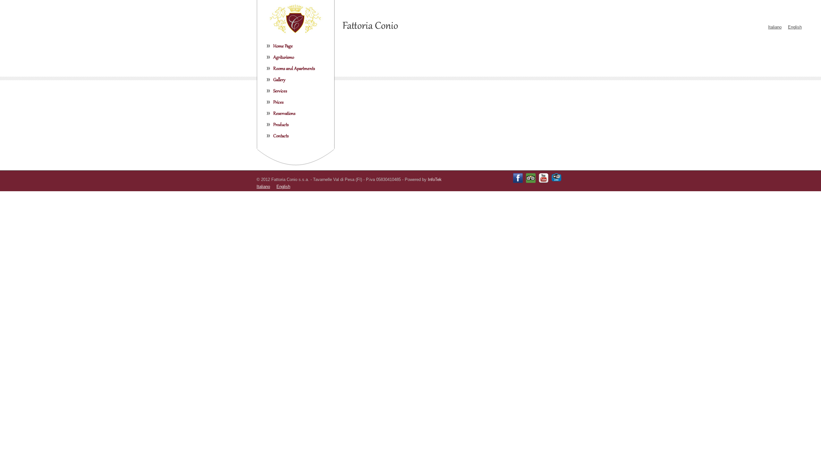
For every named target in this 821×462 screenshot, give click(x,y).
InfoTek (435, 179)
